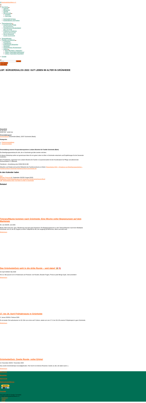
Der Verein (5, 7)
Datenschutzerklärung (7, 382)
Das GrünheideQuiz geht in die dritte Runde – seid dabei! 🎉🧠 (30, 268)
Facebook (5, 398)
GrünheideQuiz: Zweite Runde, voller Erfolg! (21, 359)
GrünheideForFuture (9, 19)
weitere (5, 49)
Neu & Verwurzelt (9, 34)
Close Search (4, 63)
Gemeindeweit (4, 136)
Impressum (3, 378)
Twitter (4, 399)
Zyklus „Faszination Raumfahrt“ (14, 53)
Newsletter (3, 375)
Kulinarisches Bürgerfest (10, 44)
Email (3, 401)
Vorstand (7, 14)
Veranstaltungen (6, 38)
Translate (3, 391)
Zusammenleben (7, 144)
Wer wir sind (7, 13)
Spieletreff (6, 46)
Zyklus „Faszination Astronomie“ (14, 52)
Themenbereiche (7, 23)
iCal (1, 176)
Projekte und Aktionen (8, 40)
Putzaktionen (7, 43)
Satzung (5, 8)
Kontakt (4, 56)
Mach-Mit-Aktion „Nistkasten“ (13, 50)
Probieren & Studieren (10, 31)
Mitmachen (6, 10)
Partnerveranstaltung (8, 142)
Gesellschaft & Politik (9, 25)
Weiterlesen (3, 232)
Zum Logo (8, 16)
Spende (5, 11)
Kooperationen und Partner (11, 20)
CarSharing (6, 41)
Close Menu (4, 64)
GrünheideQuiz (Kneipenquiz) (12, 47)
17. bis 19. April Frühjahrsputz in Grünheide (21, 314)
